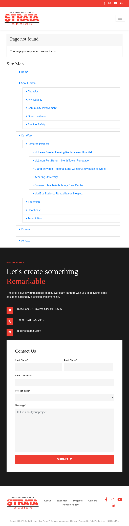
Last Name (70, 360)
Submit (63, 459)
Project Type (22, 390)
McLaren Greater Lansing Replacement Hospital (63, 152)
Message (20, 405)
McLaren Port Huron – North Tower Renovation (62, 160)
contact (25, 240)
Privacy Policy (70, 504)
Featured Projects (38, 144)
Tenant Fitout (35, 218)
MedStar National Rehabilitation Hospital (58, 193)
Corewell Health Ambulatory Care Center (58, 185)
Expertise (62, 500)
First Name (21, 360)
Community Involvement (41, 108)
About (47, 500)
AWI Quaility (34, 99)
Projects (78, 500)
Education (33, 201)
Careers (25, 229)
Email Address (23, 375)
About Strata (28, 83)
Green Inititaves (36, 116)
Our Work (26, 135)
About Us (33, 91)
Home (24, 72)
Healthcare (34, 210)
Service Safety (36, 124)
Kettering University (46, 177)
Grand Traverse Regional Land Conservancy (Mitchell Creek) (70, 168)
